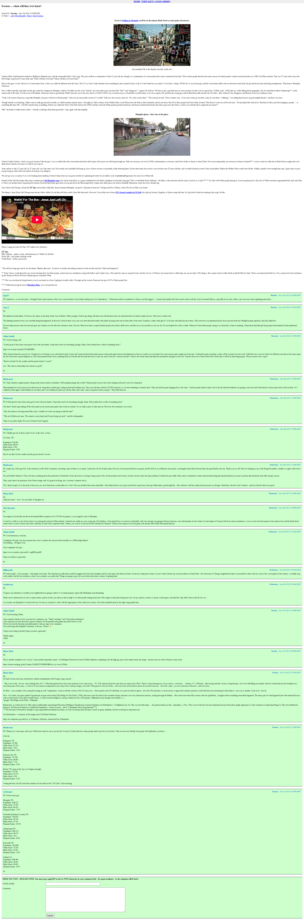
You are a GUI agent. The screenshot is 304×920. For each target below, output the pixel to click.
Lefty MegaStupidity (18, 16)
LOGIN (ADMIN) (162, 1)
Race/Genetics (37, 16)
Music (29, 16)
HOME (137, 1)
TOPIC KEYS (147, 1)
